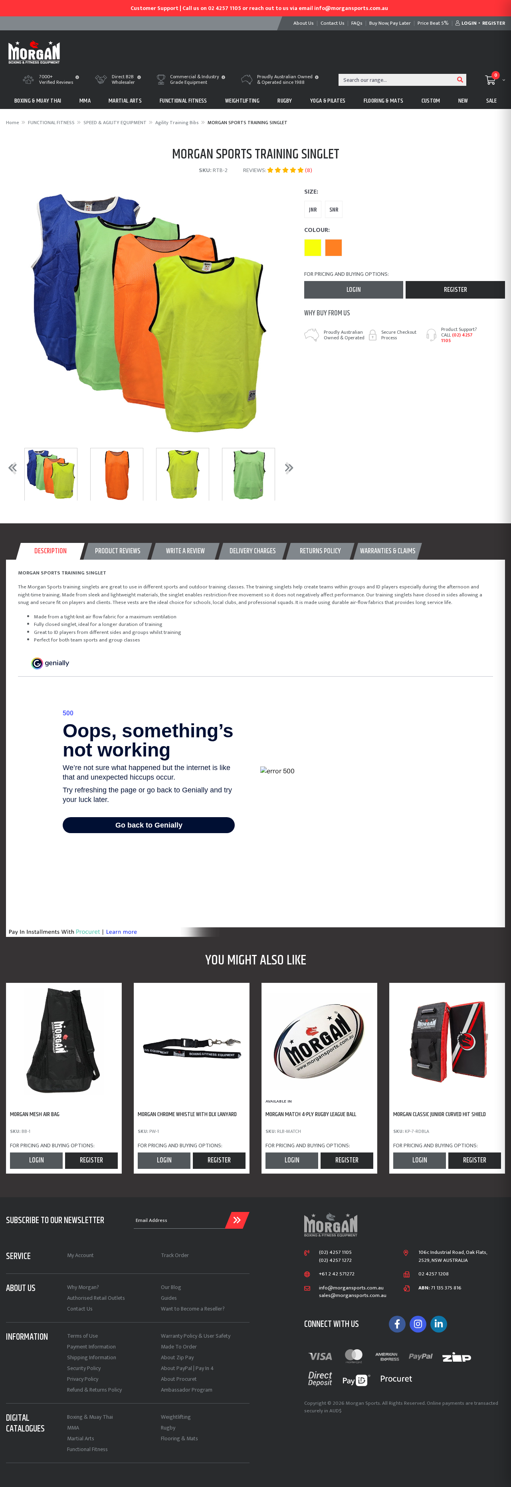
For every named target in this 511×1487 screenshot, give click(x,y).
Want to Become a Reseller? (193, 1308)
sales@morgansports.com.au (352, 1296)
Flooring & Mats (179, 1438)
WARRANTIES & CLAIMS (388, 551)
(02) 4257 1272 (335, 1261)
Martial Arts (80, 1438)
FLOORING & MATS (384, 101)
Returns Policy (320, 551)
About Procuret (179, 1379)
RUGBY (284, 101)
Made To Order (179, 1346)
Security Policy (84, 1368)
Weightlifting (176, 1417)
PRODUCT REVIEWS (118, 551)
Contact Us (80, 1308)
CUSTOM (431, 101)
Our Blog (171, 1287)
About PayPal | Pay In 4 (187, 1368)
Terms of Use (82, 1335)
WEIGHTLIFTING (242, 101)
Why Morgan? (83, 1287)
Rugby (168, 1427)
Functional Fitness (87, 1449)
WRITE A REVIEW (185, 551)
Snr (333, 209)
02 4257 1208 (433, 1274)
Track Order (175, 1255)
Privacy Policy (82, 1379)
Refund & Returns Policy (94, 1389)
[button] (77, 78)
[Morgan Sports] (34, 51)
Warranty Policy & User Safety (195, 1335)
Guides (169, 1298)
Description (50, 551)
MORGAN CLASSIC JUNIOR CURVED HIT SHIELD (439, 1114)
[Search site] (460, 80)
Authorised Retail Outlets (96, 1298)
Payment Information (91, 1346)
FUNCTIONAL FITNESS (183, 101)
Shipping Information (91, 1357)
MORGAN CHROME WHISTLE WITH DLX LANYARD (187, 1114)
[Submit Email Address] (237, 1220)
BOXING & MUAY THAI (37, 101)
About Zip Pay (177, 1357)
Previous (10, 468)
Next (287, 468)
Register (455, 290)
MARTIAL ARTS (125, 101)
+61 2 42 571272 (337, 1274)
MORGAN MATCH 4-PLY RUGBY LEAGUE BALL (310, 1114)
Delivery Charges (253, 551)
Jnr (313, 209)
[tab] (50, 551)
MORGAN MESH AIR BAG (34, 1114)
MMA (85, 101)
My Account (80, 1255)
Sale (491, 101)
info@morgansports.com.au (351, 1288)
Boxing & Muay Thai (90, 1417)
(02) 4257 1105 (457, 338)
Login (354, 290)
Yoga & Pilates (327, 101)
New (463, 101)
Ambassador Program (186, 1389)
